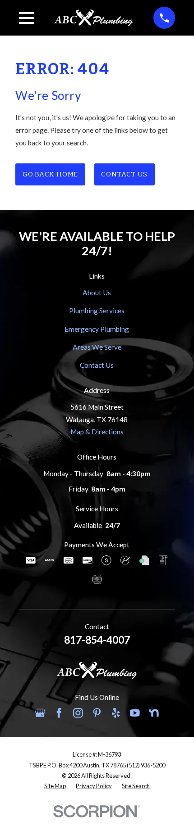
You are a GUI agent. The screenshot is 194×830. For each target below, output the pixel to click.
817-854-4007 (97, 639)
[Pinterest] (97, 713)
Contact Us (124, 174)
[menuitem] (55, 786)
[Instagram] (78, 713)
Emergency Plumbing (97, 329)
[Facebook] (59, 713)
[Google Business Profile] (40, 713)
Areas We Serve (97, 347)
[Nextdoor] (154, 713)
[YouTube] (135, 713)
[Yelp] (116, 713)
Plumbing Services (97, 311)
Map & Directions (97, 432)
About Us (97, 293)
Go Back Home (50, 174)
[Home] (94, 17)
